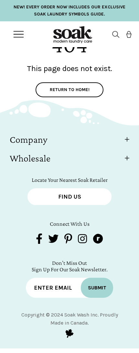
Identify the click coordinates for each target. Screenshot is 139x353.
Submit (97, 288)
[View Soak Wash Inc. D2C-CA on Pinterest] (68, 239)
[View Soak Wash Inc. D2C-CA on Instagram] (82, 239)
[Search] (113, 34)
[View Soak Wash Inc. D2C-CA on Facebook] (39, 239)
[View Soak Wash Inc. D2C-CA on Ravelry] (98, 239)
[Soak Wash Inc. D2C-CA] (67, 34)
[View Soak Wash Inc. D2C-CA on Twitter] (53, 239)
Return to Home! (70, 89)
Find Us (69, 196)
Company (29, 139)
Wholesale (30, 158)
